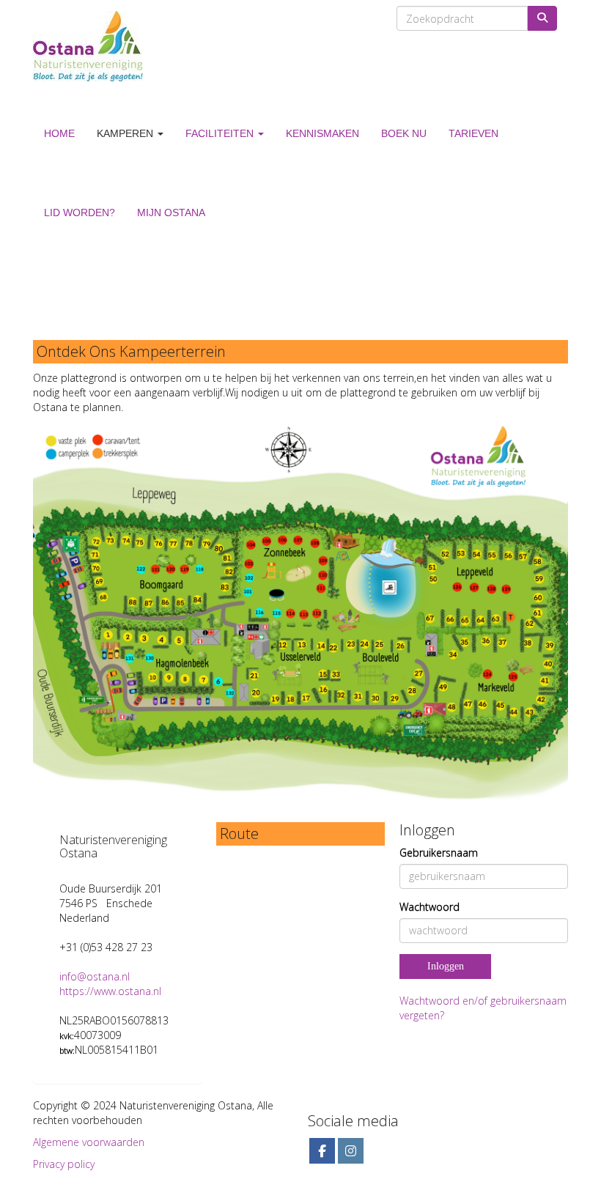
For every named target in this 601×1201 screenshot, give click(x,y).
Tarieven (473, 133)
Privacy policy (64, 1164)
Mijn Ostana (171, 212)
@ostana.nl (94, 976)
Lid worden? (79, 212)
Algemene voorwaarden (88, 1142)
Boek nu (404, 133)
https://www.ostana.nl (110, 991)
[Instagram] (350, 1151)
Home (59, 133)
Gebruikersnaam (438, 853)
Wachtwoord (429, 907)
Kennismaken (322, 133)
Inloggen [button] (445, 966)
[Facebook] (322, 1151)
